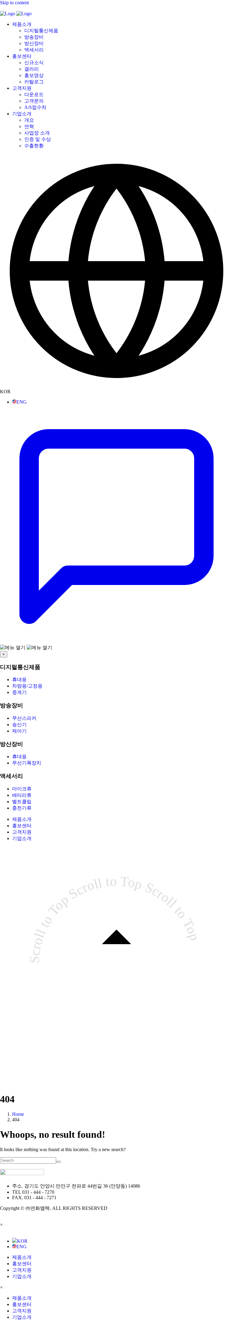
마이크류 (22, 788)
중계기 (19, 692)
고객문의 (34, 100)
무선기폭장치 (26, 762)
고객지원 (22, 88)
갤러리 (31, 69)
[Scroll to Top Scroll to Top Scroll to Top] (116, 1078)
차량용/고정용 (27, 685)
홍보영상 (34, 75)
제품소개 (22, 24)
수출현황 (34, 145)
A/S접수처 (35, 107)
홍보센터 (22, 56)
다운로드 (34, 94)
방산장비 (34, 43)
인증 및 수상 (37, 139)
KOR (22, 1241)
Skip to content (14, 2)
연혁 (29, 126)
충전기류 (22, 808)
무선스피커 (24, 718)
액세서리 (34, 49)
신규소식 (34, 62)
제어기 (19, 731)
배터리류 (22, 795)
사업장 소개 (37, 132)
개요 (29, 120)
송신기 (19, 724)
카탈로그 (34, 81)
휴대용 (19, 679)
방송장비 (34, 37)
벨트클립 (22, 801)
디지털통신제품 (41, 30)
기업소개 (22, 113)
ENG (21, 402)
